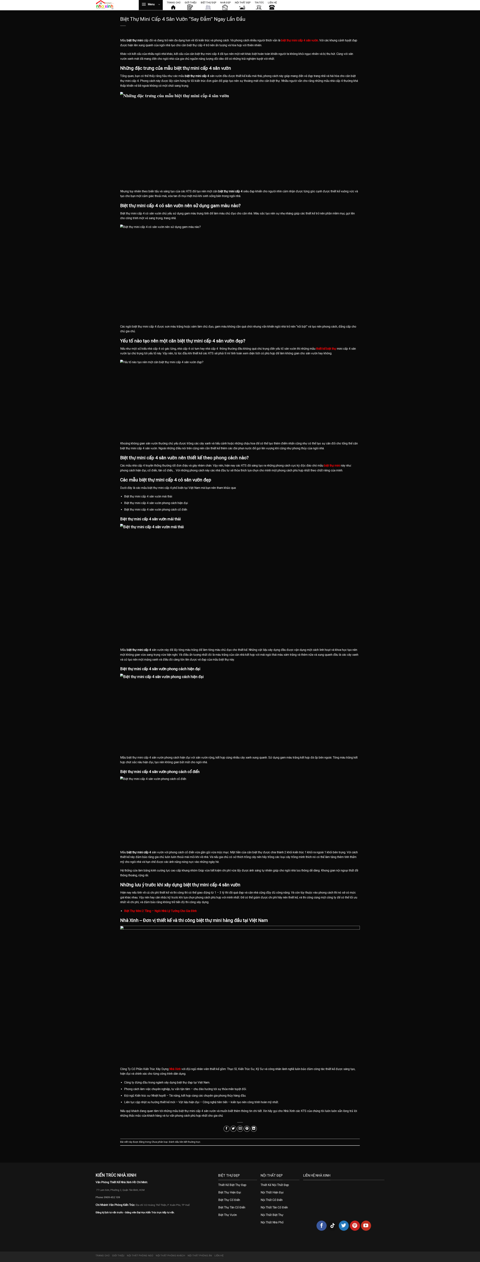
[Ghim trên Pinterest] (247, 1129)
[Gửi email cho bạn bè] (240, 1129)
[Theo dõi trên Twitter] (344, 1226)
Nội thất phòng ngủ (140, 1255)
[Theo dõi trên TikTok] (333, 1226)
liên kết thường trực (190, 1141)
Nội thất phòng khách (170, 1255)
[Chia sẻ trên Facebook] (227, 1129)
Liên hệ (219, 1255)
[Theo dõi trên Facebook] (321, 1226)
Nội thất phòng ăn (200, 1255)
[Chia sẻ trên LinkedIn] (254, 1129)
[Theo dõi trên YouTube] (366, 1226)
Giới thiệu (118, 1255)
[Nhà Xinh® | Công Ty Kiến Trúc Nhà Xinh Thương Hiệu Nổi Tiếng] (114, 5)
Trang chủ (103, 1255)
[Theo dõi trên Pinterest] (355, 1226)
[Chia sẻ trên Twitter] (233, 1129)
